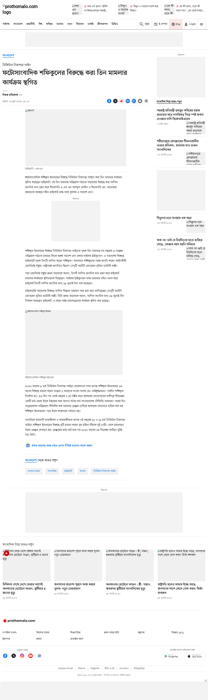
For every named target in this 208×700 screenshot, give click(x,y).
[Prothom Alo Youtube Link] (32, 656)
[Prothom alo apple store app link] (194, 657)
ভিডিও (115, 24)
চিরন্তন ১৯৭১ (178, 632)
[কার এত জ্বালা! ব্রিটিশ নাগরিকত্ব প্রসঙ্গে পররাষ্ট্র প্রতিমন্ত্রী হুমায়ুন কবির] (77, 9)
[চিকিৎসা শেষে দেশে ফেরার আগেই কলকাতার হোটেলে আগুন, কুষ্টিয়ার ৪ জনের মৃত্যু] (26, 565)
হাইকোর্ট (68, 471)
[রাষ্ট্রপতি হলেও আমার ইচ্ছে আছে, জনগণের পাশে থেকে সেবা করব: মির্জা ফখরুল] (181, 565)
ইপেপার (6, 639)
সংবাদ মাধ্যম (34, 471)
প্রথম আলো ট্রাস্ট (111, 632)
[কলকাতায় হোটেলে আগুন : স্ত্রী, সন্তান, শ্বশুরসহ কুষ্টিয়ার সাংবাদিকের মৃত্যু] (130, 565)
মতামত (60, 24)
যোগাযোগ (124, 668)
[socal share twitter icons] (116, 103)
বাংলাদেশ (18, 24)
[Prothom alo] (24, 9)
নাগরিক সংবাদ (9, 632)
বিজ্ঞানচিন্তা (75, 632)
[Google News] (39, 656)
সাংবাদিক (52, 471)
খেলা (69, 24)
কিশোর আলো (42, 632)
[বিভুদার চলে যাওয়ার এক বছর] (195, 226)
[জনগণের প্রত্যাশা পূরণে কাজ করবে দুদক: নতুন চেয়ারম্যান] (78, 565)
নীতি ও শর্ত (109, 668)
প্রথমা (39, 639)
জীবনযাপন (102, 24)
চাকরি (90, 24)
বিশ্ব (40, 24)
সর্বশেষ (6, 24)
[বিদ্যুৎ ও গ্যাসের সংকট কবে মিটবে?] (123, 9)
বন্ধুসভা (141, 632)
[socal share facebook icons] (110, 103)
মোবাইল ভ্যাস (76, 639)
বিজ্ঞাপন (81, 668)
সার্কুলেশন (95, 668)
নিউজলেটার (139, 668)
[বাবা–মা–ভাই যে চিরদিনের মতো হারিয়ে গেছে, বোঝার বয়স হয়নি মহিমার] (195, 253)
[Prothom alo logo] (19, 622)
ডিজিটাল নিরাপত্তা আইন (104, 471)
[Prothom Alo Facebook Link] (7, 656)
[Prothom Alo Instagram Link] (24, 656)
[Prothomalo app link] (171, 657)
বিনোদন (80, 24)
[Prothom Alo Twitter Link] (15, 656)
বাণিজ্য (49, 24)
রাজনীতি (30, 24)
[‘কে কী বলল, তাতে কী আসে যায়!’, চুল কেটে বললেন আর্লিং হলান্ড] (169, 9)
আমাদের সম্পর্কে (65, 668)
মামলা (83, 471)
